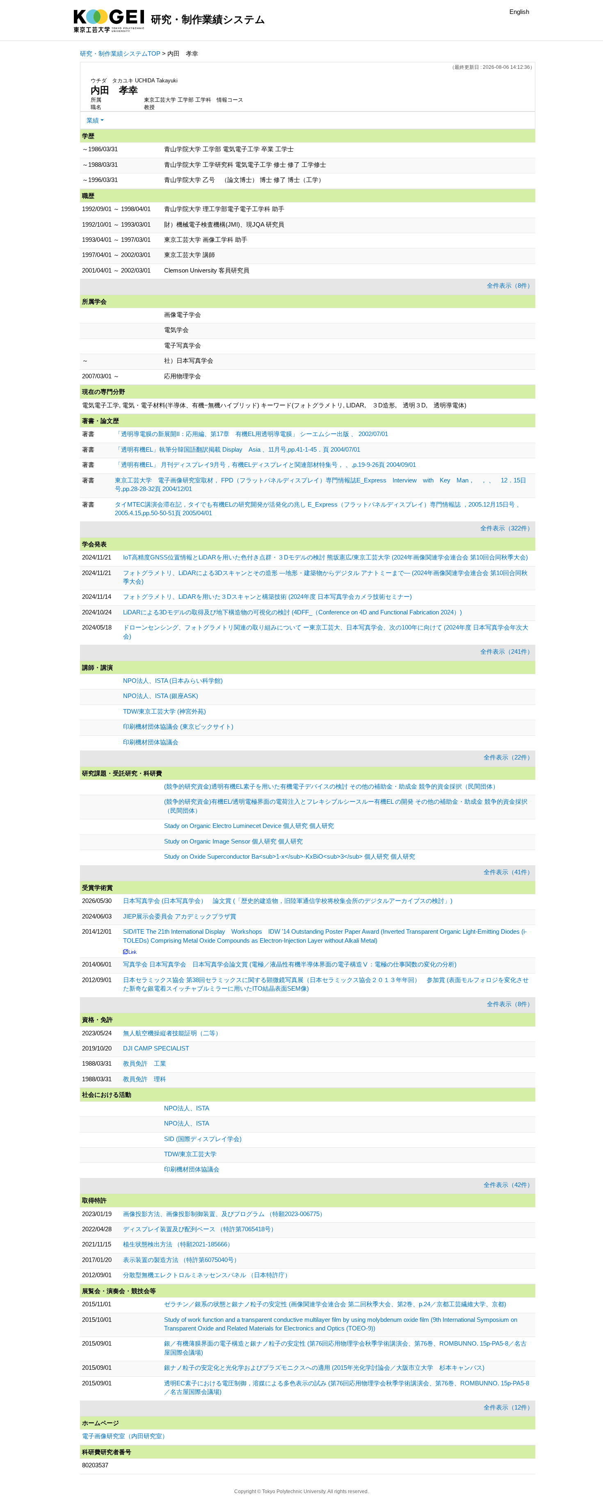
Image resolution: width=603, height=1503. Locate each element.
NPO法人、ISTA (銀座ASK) (160, 695)
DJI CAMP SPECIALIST (156, 1048)
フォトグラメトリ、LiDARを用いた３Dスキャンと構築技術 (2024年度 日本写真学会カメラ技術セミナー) (267, 596)
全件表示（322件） (506, 528)
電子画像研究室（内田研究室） (125, 1436)
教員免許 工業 (144, 1063)
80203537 (95, 1465)
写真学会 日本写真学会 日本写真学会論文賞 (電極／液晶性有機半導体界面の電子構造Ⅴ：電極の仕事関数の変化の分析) (290, 964)
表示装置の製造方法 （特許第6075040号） (181, 1259)
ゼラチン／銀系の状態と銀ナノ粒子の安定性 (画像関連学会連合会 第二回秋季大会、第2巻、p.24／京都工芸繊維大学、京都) (335, 1304)
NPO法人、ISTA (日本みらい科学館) (173, 680)
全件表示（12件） (508, 1407)
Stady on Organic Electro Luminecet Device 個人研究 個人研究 (249, 825)
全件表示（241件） (506, 651)
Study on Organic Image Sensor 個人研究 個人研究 (233, 841)
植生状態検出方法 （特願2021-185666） (178, 1244)
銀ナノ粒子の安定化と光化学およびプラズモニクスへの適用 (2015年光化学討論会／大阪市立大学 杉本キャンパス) (324, 1367)
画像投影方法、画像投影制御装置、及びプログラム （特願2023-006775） (224, 1213)
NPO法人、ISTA (186, 1108)
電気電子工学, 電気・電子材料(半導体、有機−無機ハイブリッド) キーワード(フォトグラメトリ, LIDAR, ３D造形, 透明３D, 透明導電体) (274, 405)
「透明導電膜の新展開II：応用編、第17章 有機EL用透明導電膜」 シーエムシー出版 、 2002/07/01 (251, 433)
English (519, 11)
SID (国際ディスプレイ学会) (203, 1138)
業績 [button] (93, 120)
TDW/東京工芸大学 (190, 1154)
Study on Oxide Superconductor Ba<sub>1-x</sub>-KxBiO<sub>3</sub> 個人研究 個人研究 (289, 856)
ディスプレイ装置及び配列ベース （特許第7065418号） (200, 1229)
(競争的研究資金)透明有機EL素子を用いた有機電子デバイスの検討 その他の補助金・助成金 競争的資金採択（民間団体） (331, 786)
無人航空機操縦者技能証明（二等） (172, 1033)
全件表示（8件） (510, 285)
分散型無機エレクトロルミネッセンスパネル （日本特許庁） (207, 1274)
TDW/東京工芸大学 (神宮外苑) (164, 711)
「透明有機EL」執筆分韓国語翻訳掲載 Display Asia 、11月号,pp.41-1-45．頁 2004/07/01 (237, 449)
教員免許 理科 (144, 1079)
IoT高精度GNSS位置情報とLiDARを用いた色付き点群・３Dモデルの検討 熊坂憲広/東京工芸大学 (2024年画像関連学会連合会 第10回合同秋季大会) (325, 557)
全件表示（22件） (508, 757)
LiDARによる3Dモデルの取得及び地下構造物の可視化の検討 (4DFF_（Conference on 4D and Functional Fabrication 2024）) (292, 612)
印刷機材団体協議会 (150, 742)
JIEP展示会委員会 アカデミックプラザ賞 (179, 916)
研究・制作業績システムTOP (120, 53)
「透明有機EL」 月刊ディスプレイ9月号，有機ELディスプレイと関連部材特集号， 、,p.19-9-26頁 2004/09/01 (265, 464)
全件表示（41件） (508, 872)
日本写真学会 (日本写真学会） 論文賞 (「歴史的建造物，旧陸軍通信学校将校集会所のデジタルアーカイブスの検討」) (287, 900)
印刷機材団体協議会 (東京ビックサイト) (178, 726)
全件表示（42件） (508, 1184)
